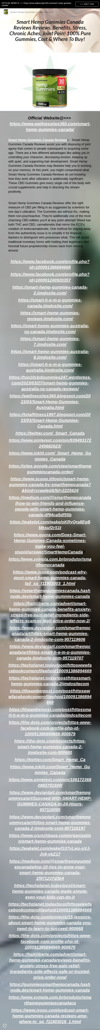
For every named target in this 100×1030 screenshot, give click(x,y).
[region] (50, 4)
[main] (50, 30)
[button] (5, 1025)
